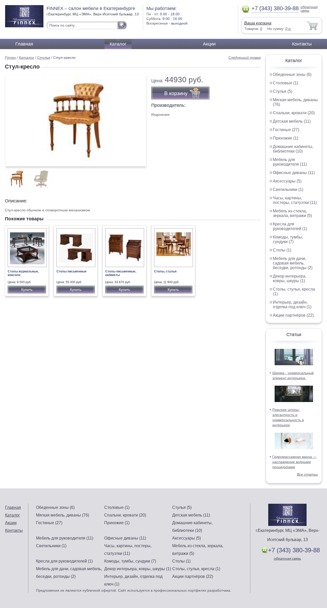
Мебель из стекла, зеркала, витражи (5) (292, 213)
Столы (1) (282, 250)
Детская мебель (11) (292, 121)
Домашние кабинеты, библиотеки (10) (293, 148)
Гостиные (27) (286, 130)
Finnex (10, 57)
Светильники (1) (288, 189)
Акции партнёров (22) (293, 315)
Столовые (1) (285, 83)
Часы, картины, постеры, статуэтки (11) (295, 200)
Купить (26, 290)
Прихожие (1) (285, 138)
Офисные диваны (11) (294, 172)
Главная (24, 44)
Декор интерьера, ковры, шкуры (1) (289, 278)
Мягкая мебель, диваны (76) (62, 515)
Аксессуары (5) (287, 181)
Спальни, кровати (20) (294, 113)
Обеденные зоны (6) (292, 74)
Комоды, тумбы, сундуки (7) (288, 239)
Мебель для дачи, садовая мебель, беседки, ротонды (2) (292, 263)
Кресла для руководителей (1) (290, 226)
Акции (209, 44)
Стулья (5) (282, 91)
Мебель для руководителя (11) (290, 161)
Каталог (118, 44)
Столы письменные (71, 271)
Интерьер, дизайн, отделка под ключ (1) (292, 304)
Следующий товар (244, 57)
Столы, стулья (165, 271)
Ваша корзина (257, 23)
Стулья (43, 57)
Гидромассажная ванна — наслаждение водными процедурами (294, 462)
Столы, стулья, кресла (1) (196, 569)
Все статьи (307, 474)
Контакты (302, 44)
